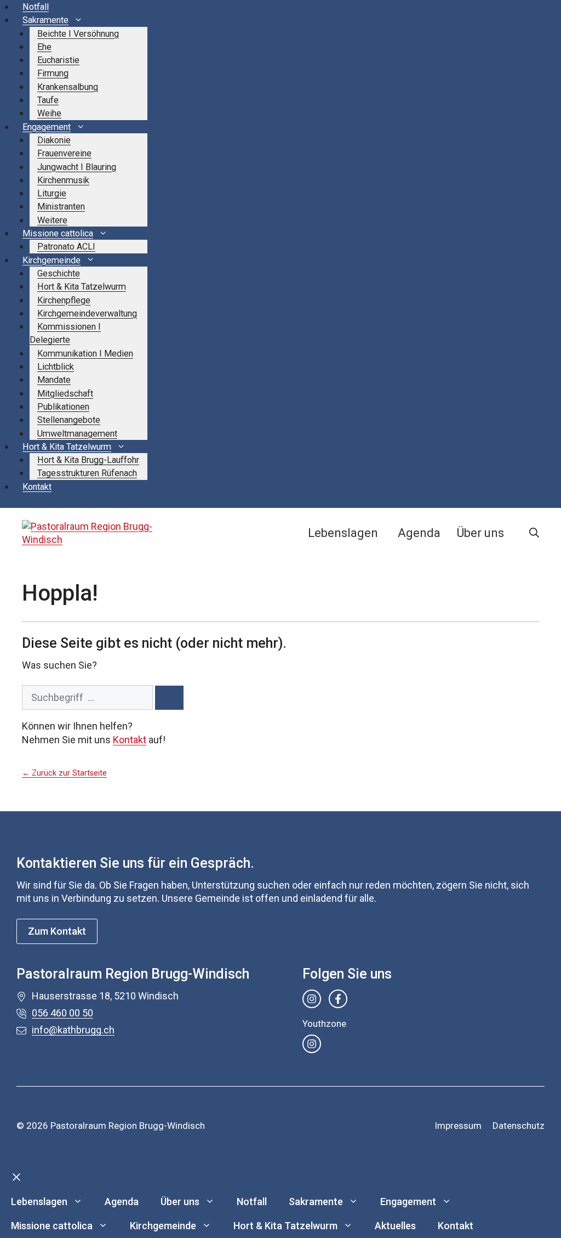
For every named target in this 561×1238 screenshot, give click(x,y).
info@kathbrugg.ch (73, 1030)
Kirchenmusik (63, 180)
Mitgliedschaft (65, 393)
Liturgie (51, 193)
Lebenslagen (343, 533)
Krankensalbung (67, 87)
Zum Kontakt (57, 931)
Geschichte (58, 273)
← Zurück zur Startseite (64, 773)
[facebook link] (338, 999)
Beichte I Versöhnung (78, 34)
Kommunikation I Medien (85, 353)
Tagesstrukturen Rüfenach (87, 473)
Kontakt (36, 487)
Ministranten (61, 206)
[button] (534, 533)
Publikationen (63, 407)
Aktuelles (395, 1225)
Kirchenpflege (63, 300)
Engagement (46, 127)
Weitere (52, 220)
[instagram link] (311, 999)
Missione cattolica (57, 233)
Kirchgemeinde (51, 260)
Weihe (49, 113)
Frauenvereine (64, 153)
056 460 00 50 (62, 1013)
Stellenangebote (68, 420)
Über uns (480, 533)
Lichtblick (55, 366)
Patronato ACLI (66, 246)
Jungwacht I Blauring (76, 167)
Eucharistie (58, 60)
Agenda (419, 533)
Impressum (458, 1125)
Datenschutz (519, 1125)
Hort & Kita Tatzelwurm (81, 286)
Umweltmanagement (77, 433)
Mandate (54, 380)
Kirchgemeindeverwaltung (87, 313)
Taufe (48, 100)
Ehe (44, 47)
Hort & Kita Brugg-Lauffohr (88, 460)
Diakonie (54, 140)
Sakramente (45, 20)
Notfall (35, 7)
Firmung (52, 73)
